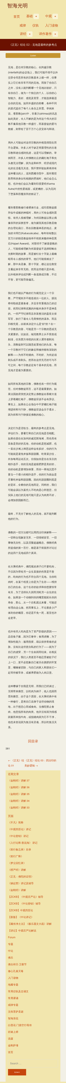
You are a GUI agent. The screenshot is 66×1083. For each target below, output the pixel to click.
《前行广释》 (15, 856)
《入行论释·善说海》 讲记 (22, 842)
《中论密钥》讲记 (18, 836)
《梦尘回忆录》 (17, 863)
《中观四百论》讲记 (19, 829)
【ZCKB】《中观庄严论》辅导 (25, 897)
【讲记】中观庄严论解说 (22, 930)
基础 (29, 16)
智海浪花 (13, 1018)
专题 (10, 944)
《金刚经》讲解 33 (18, 807)
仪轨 (35, 25)
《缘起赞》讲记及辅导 (21, 883)
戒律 (23, 25)
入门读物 (51, 25)
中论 (10, 951)
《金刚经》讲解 (17, 890)
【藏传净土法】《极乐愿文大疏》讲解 (30, 924)
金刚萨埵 (13, 1045)
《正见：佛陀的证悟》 (21, 876)
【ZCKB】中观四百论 (20, 910)
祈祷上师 (13, 1032)
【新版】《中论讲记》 (21, 917)
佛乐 (10, 957)
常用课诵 (13, 998)
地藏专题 (13, 984)
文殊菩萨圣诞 (15, 1011)
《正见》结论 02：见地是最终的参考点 (33, 44)
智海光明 (17, 5)
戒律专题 (13, 1005)
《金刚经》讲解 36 (18, 787)
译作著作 (45, 33)
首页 (16, 16)
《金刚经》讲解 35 (18, 794)
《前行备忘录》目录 (19, 849)
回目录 (33, 741)
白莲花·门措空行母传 (20, 1025)
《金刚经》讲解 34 (18, 801)
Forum (11, 937)
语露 (10, 1038)
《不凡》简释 (15, 822)
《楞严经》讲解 (17, 870)
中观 (48, 16)
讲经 (23, 33)
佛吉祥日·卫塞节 (17, 964)
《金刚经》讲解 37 (18, 780)
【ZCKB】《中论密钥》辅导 (24, 903)
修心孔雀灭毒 (15, 971)
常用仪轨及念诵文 (18, 991)
